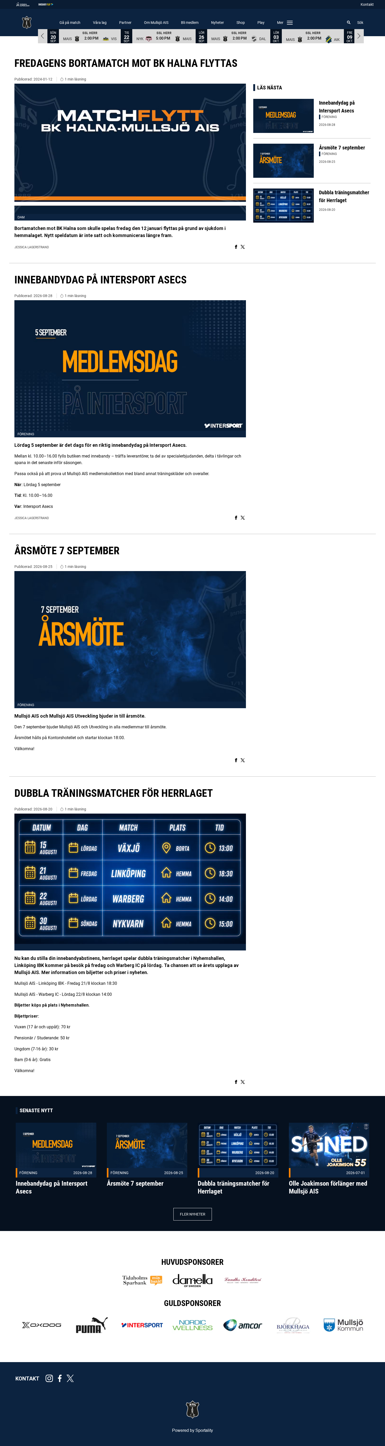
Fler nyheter (192, 1214)
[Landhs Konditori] (243, 1280)
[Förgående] (42, 36)
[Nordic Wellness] (192, 1325)
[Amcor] (243, 1325)
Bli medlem (190, 22)
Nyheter (217, 22)
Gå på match (69, 22)
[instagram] (51, 1378)
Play (261, 22)
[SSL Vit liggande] (26, 4)
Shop (240, 22)
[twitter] (72, 1378)
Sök (360, 22)
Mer (280, 22)
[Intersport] (142, 1325)
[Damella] (192, 1280)
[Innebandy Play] (50, 4)
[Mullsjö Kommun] (343, 1325)
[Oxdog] (42, 1325)
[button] (90, 36)
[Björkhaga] (293, 1325)
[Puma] (92, 1325)
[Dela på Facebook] (236, 247)
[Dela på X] (242, 247)
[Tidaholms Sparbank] (142, 1280)
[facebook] (61, 1378)
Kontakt (367, 4)
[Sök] (349, 22)
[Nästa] (359, 36)
